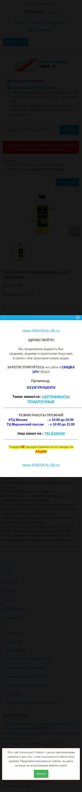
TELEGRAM (55, 433)
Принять (41, 773)
